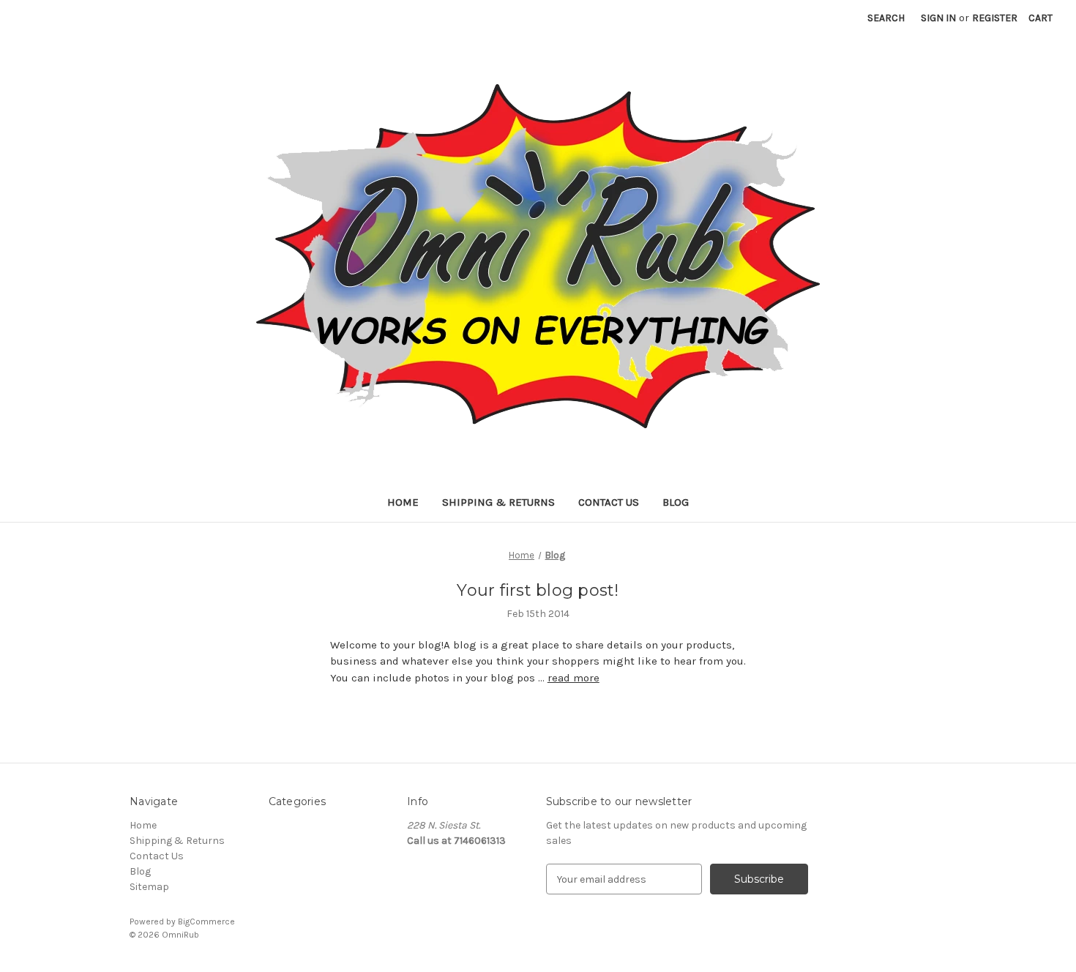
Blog (675, 502)
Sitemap (149, 887)
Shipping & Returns (498, 502)
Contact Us (608, 502)
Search (886, 18)
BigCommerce (206, 921)
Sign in (938, 18)
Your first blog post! (538, 590)
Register (994, 18)
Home (403, 502)
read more (573, 677)
